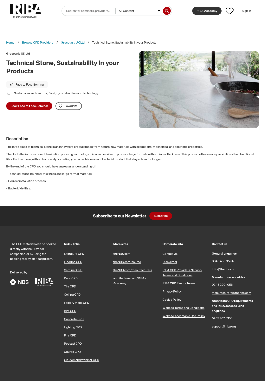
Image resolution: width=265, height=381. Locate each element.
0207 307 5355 (222, 318)
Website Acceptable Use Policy (184, 316)
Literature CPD (74, 253)
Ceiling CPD (72, 294)
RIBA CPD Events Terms (179, 283)
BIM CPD (70, 311)
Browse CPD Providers (37, 42)
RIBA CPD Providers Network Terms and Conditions (182, 272)
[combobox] (139, 10)
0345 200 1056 (222, 284)
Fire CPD (70, 335)
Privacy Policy (172, 291)
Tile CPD (70, 286)
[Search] (167, 11)
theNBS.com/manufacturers (132, 270)
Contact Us (170, 253)
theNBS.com (121, 253)
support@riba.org (224, 326)
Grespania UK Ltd (73, 42)
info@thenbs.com (224, 269)
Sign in (246, 11)
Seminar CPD (73, 270)
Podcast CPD (73, 343)
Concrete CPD (74, 319)
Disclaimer (170, 262)
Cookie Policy (172, 299)
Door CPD (71, 278)
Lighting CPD (73, 327)
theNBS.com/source (127, 262)
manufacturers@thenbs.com (231, 293)
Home (10, 42)
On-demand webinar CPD (81, 360)
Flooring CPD (73, 262)
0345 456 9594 (223, 261)
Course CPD (72, 351)
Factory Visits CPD (76, 302)
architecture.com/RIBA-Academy (129, 280)
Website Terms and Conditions (183, 308)
